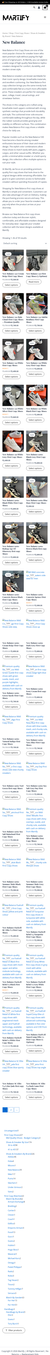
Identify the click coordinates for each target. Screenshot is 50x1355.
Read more (34, 281)
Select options (11, 285)
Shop (11, 33)
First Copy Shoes (22, 33)
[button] (34, 7)
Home (5, 33)
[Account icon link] (39, 7)
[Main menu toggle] (45, 17)
